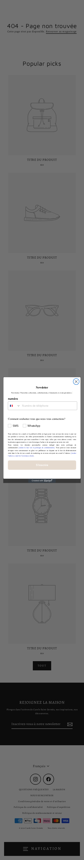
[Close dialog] (76, 382)
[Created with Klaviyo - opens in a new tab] (42, 481)
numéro (13, 398)
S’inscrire (42, 465)
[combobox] (14, 406)
